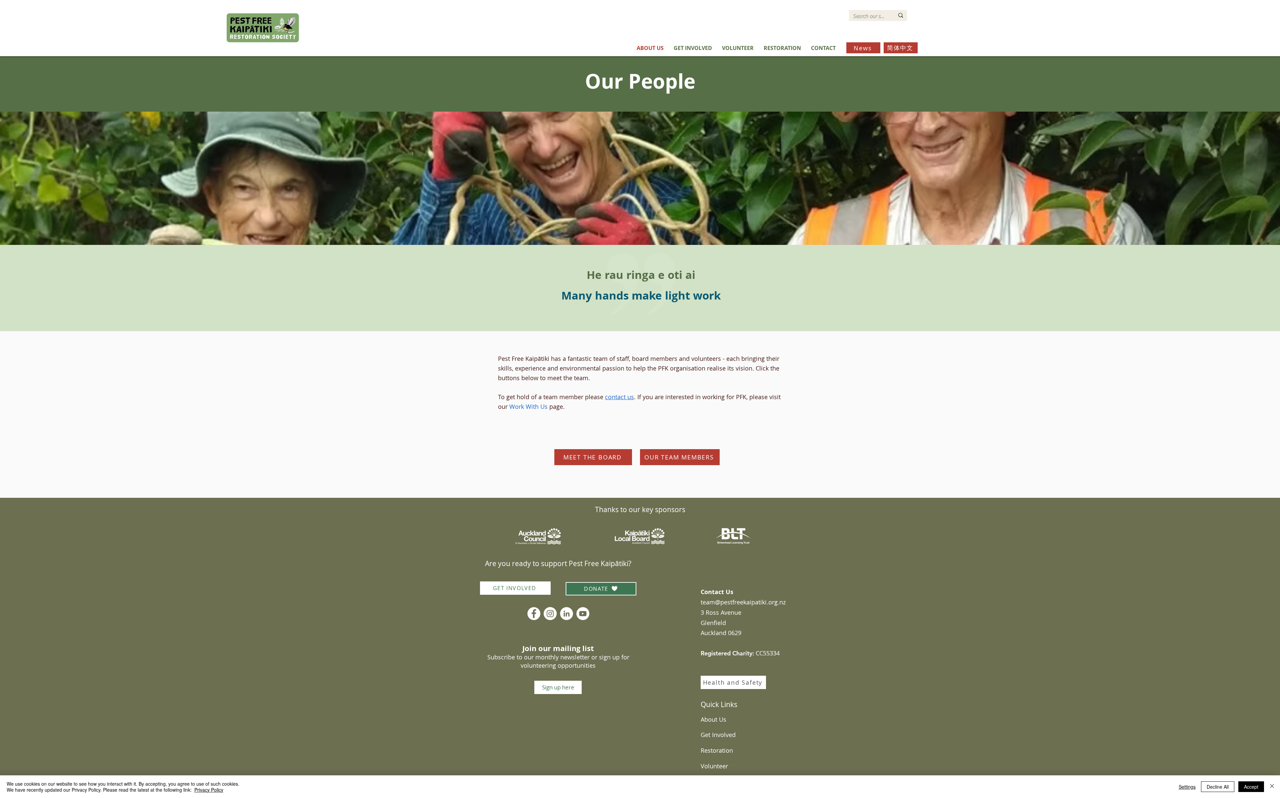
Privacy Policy (208, 789)
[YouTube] (582, 613)
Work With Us (528, 406)
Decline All (1218, 786)
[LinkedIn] (566, 613)
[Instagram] (550, 613)
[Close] (1272, 787)
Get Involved (718, 735)
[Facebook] (533, 613)
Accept (1251, 786)
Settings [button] (1187, 786)
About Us (713, 719)
